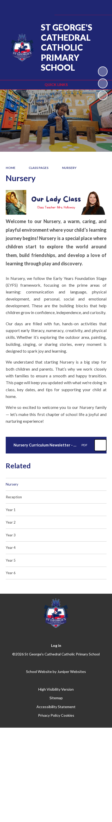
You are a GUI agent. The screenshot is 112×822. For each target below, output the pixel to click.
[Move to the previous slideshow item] (103, 83)
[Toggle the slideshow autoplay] (103, 71)
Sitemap (56, 698)
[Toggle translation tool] (73, 7)
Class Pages (38, 168)
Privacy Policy (49, 715)
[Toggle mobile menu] (101, 7)
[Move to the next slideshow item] (103, 95)
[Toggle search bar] (87, 7)
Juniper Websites (71, 671)
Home (10, 168)
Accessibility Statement (56, 706)
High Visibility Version (56, 689)
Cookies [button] (67, 715)
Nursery (69, 168)
